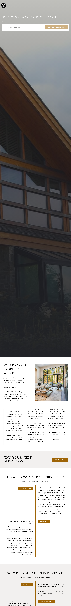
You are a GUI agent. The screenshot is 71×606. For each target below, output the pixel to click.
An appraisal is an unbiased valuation (16, 526)
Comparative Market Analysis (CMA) (49, 490)
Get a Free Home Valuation (56, 27)
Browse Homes (59, 459)
